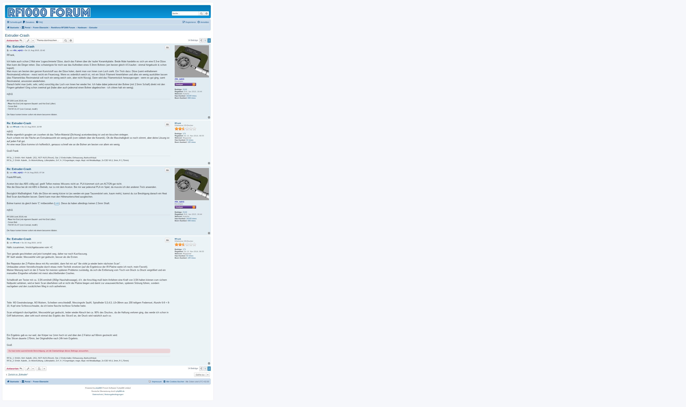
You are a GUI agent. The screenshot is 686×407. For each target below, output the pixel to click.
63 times (189, 140)
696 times (192, 98)
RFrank (178, 123)
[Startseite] (49, 11)
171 (184, 134)
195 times (192, 142)
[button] (201, 40)
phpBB (98, 388)
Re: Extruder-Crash (20, 46)
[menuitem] (28, 22)
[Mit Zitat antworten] (167, 47)
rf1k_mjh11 (179, 79)
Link (57, 203)
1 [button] (205, 40)
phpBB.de (120, 391)
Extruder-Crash (17, 35)
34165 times (191, 96)
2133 (185, 89)
